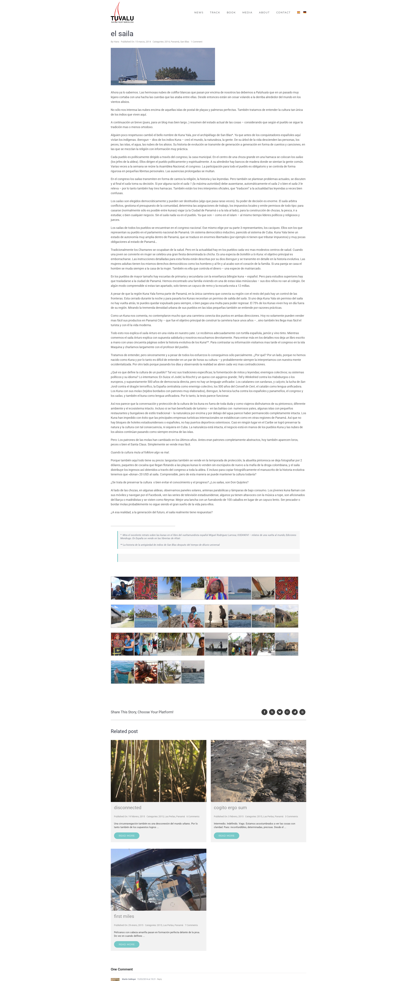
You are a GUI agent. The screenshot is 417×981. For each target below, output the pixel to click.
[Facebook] (264, 712)
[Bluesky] (280, 712)
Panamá (175, 41)
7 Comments (191, 925)
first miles (124, 916)
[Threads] (302, 712)
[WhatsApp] (287, 712)
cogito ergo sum (230, 807)
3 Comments (291, 816)
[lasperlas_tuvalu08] (158, 741)
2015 (161, 816)
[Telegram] (295, 712)
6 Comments (193, 816)
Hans (116, 41)
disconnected (127, 807)
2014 (167, 41)
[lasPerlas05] (158, 850)
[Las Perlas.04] (258, 741)
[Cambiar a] (298, 12)
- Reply (159, 979)
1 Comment (196, 41)
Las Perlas (170, 816)
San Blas (184, 41)
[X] (272, 712)
